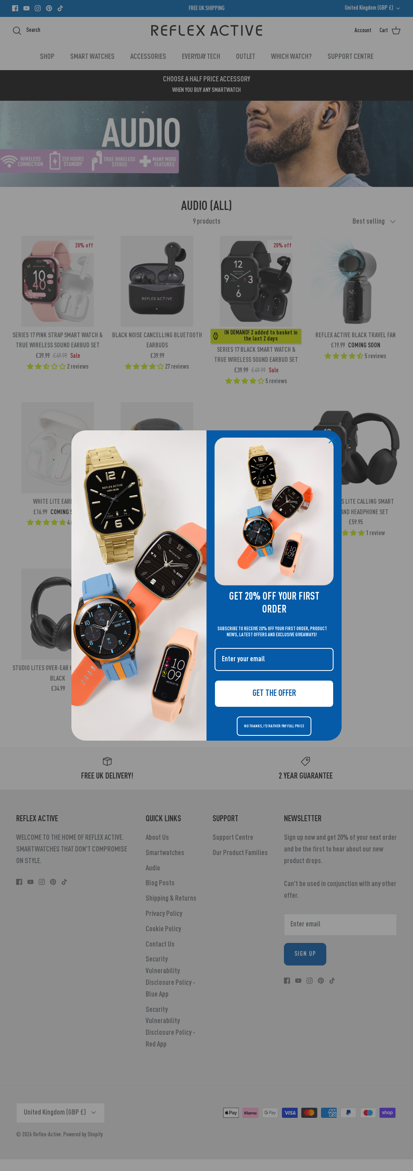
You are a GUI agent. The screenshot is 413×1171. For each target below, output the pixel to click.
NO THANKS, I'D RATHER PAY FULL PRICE (274, 726)
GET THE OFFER (274, 693)
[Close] (332, 440)
